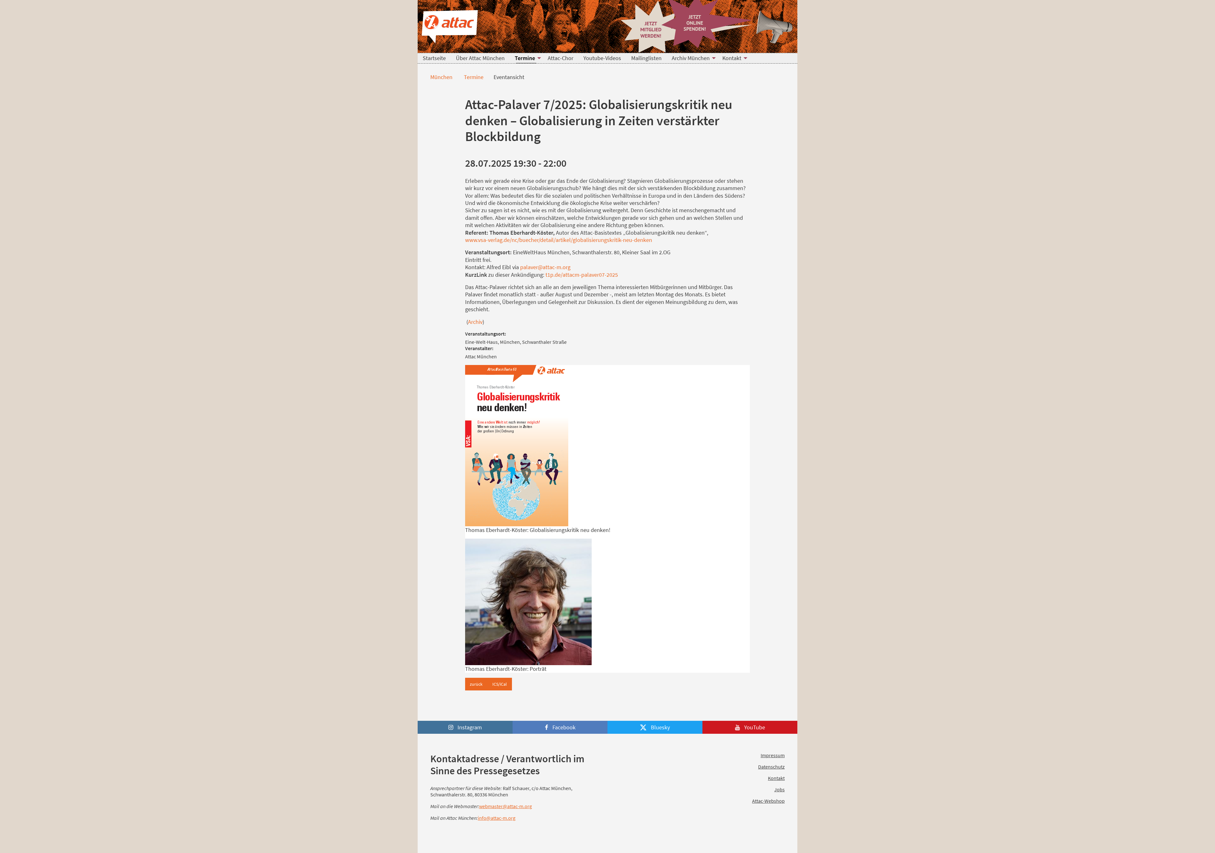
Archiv (475, 321)
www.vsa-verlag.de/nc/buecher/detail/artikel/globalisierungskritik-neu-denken (558, 240)
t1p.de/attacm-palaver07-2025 (581, 274)
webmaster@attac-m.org (505, 806)
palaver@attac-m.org (545, 267)
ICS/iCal (499, 684)
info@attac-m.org (496, 818)
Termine (473, 77)
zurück (476, 684)
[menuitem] (434, 58)
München (440, 77)
